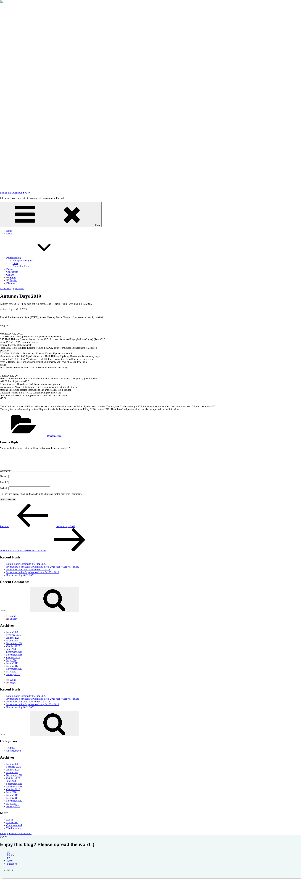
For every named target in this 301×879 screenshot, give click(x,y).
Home (9, 230)
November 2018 (14, 654)
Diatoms (10, 283)
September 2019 (14, 652)
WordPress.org (13, 828)
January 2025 (13, 637)
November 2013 (14, 668)
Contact (10, 274)
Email (4, 482)
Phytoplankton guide (23, 260)
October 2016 (13, 657)
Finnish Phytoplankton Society (15, 192)
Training (10, 747)
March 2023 (12, 640)
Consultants (12, 272)
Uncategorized (54, 436)
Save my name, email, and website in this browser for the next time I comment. (43, 494)
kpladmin (19, 288)
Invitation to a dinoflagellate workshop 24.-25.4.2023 (32, 572)
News (9, 233)
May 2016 (11, 660)
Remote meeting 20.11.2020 (20, 575)
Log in (9, 819)
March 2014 (12, 666)
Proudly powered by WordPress (16, 833)
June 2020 (11, 649)
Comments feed (14, 825)
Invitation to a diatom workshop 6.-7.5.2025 (28, 569)
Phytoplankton (13, 257)
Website (4, 488)
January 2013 (13, 674)
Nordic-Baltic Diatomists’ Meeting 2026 (26, 564)
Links (15, 263)
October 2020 (13, 646)
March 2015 (12, 663)
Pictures (10, 269)
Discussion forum (21, 266)
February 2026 (13, 635)
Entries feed (12, 822)
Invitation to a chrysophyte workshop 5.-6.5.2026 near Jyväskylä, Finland (42, 566)
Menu (97, 225)
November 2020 (14, 643)
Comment (6, 471)
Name (4, 476)
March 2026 (12, 632)
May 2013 (11, 671)
